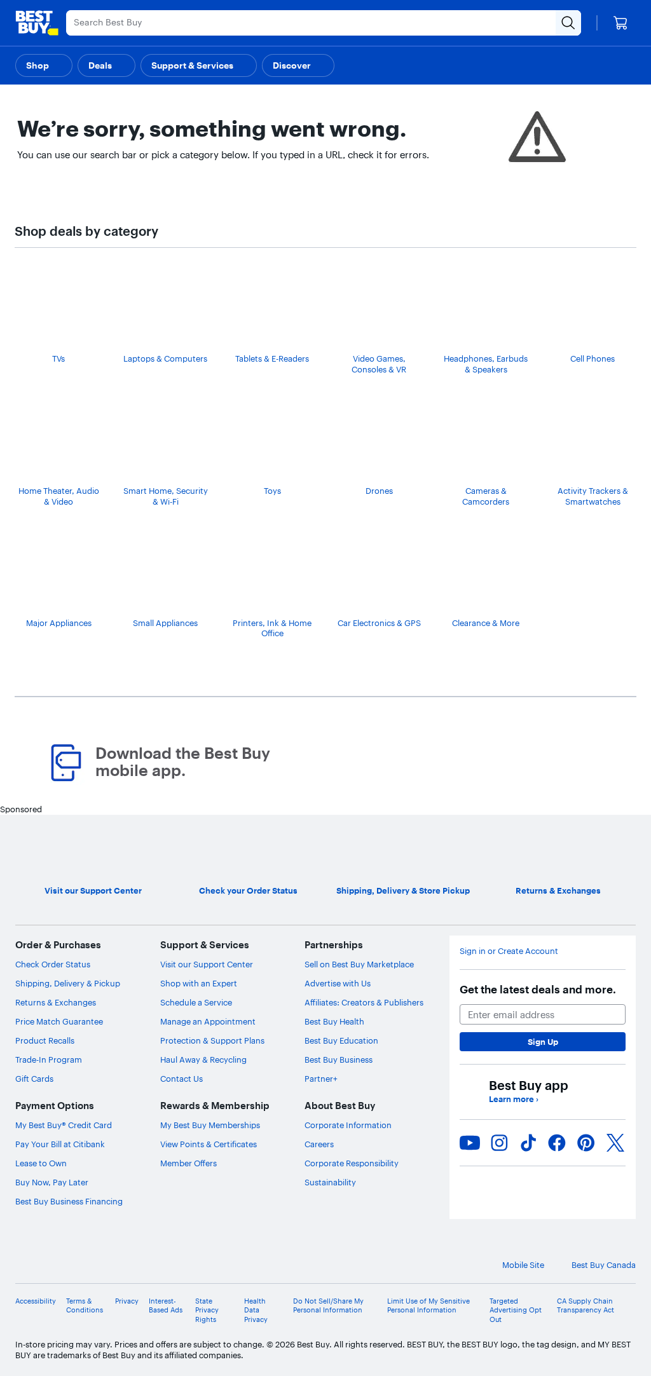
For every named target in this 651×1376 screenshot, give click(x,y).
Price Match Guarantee (59, 1021)
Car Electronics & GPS (379, 623)
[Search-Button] (568, 23)
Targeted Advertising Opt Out (516, 1310)
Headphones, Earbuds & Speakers (486, 363)
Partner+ (321, 1078)
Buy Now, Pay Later (51, 1182)
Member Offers (188, 1163)
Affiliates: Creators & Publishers (364, 1002)
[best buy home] (36, 23)
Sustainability (330, 1182)
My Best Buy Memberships (210, 1125)
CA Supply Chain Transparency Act (585, 1305)
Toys (272, 491)
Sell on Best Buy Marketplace (359, 964)
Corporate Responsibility (352, 1163)
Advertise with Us (338, 983)
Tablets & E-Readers (272, 358)
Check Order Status (52, 964)
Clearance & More (485, 623)
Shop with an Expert (198, 983)
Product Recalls (44, 1040)
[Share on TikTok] (528, 1143)
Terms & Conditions (84, 1305)
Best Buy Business (339, 1059)
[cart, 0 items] (620, 23)
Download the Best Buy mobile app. (182, 762)
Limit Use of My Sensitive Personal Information (428, 1305)
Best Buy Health (334, 1021)
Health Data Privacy (256, 1310)
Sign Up (543, 1042)
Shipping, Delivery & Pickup (67, 983)
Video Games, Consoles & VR (379, 363)
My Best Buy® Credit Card (63, 1125)
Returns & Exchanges (55, 1002)
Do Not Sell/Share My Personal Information (328, 1305)
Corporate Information (348, 1125)
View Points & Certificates (208, 1144)
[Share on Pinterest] (586, 1143)
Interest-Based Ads (165, 1305)
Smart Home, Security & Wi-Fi (165, 496)
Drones (379, 491)
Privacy (127, 1301)
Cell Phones (592, 358)
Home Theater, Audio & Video (58, 496)
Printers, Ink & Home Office (272, 628)
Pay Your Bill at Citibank (60, 1144)
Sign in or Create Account (509, 951)
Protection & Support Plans (212, 1040)
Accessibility (35, 1301)
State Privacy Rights (207, 1310)
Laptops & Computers (165, 358)
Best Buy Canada (604, 1265)
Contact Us (181, 1078)
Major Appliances (59, 623)
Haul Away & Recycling (203, 1059)
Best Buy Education (341, 1040)
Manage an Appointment (208, 1021)
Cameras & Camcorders (485, 496)
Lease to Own (41, 1163)
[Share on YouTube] (470, 1143)
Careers (319, 1144)
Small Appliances (165, 623)
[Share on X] (615, 1143)
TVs (58, 358)
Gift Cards (34, 1078)
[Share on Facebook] (557, 1143)
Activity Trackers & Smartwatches (593, 496)
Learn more (513, 1099)
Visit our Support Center (206, 964)
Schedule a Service (196, 1002)
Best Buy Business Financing (69, 1201)
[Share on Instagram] (499, 1143)
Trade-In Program (48, 1059)
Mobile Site (523, 1265)
